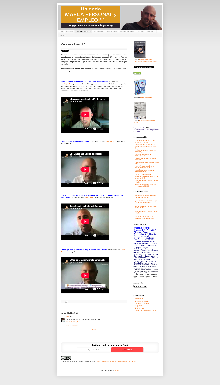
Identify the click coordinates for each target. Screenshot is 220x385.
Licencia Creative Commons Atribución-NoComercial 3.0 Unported (115, 361)
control (148, 266)
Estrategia (137, 247)
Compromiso (138, 256)
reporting (153, 278)
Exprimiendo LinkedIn (142, 301)
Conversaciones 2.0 (83, 31)
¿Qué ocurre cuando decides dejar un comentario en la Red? (146, 201)
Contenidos (138, 238)
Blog (61, 31)
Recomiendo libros (127, 31)
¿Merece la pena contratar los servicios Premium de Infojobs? (145, 217)
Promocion (154, 276)
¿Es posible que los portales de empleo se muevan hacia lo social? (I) (146, 146)
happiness (146, 278)
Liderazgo (137, 269)
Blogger (116, 370)
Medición (147, 259)
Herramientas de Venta (140, 271)
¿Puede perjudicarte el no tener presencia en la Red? (145, 141)
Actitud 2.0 (151, 230)
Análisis (154, 244)
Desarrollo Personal (148, 245)
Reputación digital (141, 236)
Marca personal (142, 228)
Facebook (142, 266)
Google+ (147, 274)
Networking (149, 249)
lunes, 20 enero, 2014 (73, 322)
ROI (135, 278)
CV (146, 234)
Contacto (63, 35)
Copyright (140, 31)
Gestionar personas (141, 242)
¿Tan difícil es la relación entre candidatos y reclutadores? (144, 167)
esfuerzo (137, 251)
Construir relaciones (149, 240)
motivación (146, 251)
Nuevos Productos (146, 269)
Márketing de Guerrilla (142, 303)
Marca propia (139, 299)
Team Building (138, 263)
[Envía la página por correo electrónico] (66, 301)
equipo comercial (140, 254)
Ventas (147, 263)
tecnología (152, 261)
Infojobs (137, 245)
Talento (145, 247)
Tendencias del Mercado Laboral (145, 310)
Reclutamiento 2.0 (140, 261)
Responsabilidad (138, 273)
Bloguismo (138, 306)
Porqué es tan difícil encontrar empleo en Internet (144, 171)
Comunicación (150, 256)
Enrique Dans (139, 308)
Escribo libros (112, 31)
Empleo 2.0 (139, 230)
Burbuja (152, 273)
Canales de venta (138, 274)
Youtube (140, 278)
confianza (145, 264)
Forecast (155, 269)
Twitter (146, 273)
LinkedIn (152, 234)
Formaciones (98, 31)
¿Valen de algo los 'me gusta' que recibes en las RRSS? (145, 185)
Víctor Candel (89, 198)
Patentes (148, 276)
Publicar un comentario (71, 326)
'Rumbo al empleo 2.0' (146, 97)
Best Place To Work (146, 268)
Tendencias (139, 234)
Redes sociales (149, 232)
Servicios (69, 31)
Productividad (144, 244)
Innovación (141, 276)
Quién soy (151, 31)
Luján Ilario (68, 84)
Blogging (137, 232)
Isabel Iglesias (111, 141)
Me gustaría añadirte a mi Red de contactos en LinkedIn (145, 196)
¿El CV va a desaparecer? (143, 174)
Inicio (94, 330)
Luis (67, 316)
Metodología (138, 249)
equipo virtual (153, 254)
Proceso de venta (153, 271)
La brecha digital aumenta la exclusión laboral (144, 155)
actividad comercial (147, 252)
